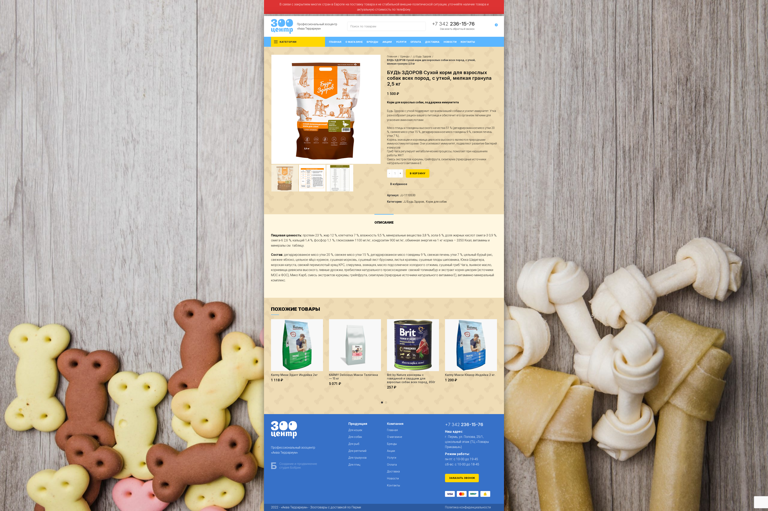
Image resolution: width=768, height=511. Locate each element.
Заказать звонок (462, 477)
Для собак (355, 436)
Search (420, 26)
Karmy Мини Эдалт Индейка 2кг (294, 375)
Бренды (405, 56)
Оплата (392, 464)
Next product (495, 60)
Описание (384, 222)
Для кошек (355, 430)
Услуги (391, 457)
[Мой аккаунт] (487, 26)
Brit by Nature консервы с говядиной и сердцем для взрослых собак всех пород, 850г (411, 378)
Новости (393, 478)
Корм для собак (436, 201)
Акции (391, 450)
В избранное (398, 184)
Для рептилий (357, 450)
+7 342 (453, 24)
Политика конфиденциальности (468, 507)
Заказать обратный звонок (457, 28)
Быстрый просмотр (320, 325)
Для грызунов (357, 457)
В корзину (417, 173)
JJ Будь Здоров (422, 56)
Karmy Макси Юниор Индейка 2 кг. (470, 375)
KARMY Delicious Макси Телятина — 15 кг (353, 376)
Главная (392, 56)
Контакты (393, 485)
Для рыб (353, 443)
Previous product (487, 60)
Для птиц (354, 464)
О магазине (394, 436)
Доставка (393, 471)
